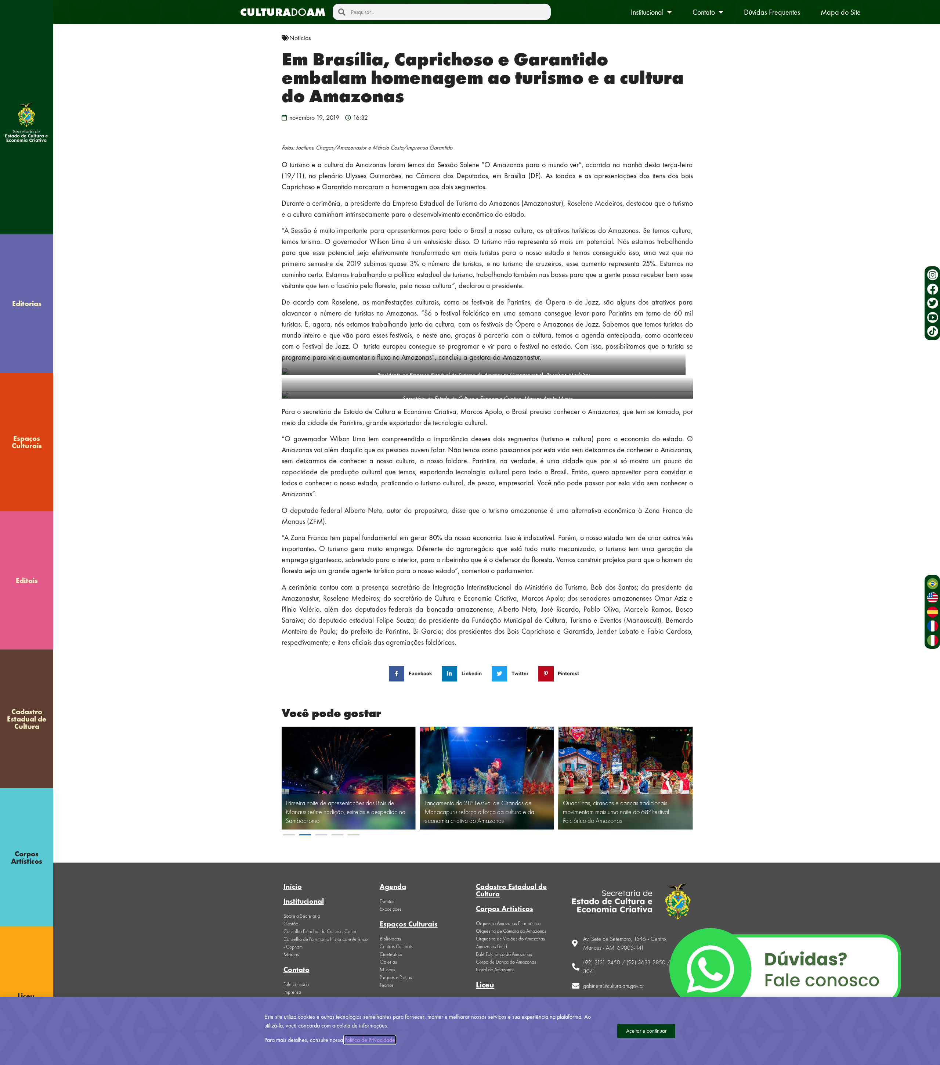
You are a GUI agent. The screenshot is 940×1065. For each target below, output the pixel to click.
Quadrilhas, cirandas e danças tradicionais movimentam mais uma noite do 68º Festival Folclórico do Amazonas (616, 812)
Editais (27, 580)
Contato (704, 12)
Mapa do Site (841, 12)
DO (282, 12)
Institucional (647, 12)
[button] (289, 834)
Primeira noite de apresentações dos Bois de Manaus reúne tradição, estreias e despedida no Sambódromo (345, 812)
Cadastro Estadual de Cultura (26, 719)
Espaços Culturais (27, 441)
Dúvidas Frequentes (772, 12)
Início (292, 886)
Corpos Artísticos (26, 857)
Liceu (485, 984)
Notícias (300, 37)
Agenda (393, 886)
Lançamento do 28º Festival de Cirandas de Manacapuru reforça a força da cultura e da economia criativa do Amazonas (479, 812)
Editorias (26, 303)
